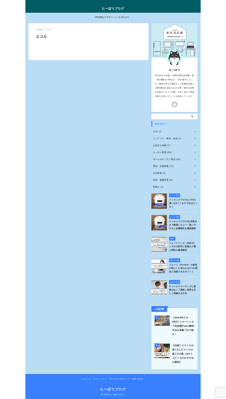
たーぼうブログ (113, 8)
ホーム (86, 379)
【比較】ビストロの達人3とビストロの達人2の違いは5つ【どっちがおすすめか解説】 (183, 353)
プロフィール (98, 379)
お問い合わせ (137, 379)
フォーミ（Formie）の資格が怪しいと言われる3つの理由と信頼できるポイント (183, 268)
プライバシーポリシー (118, 379)
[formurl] (174, 104)
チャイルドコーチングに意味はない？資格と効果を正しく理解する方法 (182, 289)
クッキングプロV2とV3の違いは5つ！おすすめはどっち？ (183, 203)
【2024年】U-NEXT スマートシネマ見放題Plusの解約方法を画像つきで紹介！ (183, 326)
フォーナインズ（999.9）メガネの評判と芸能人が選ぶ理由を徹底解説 (182, 246)
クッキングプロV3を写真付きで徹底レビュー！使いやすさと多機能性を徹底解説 (183, 225)
